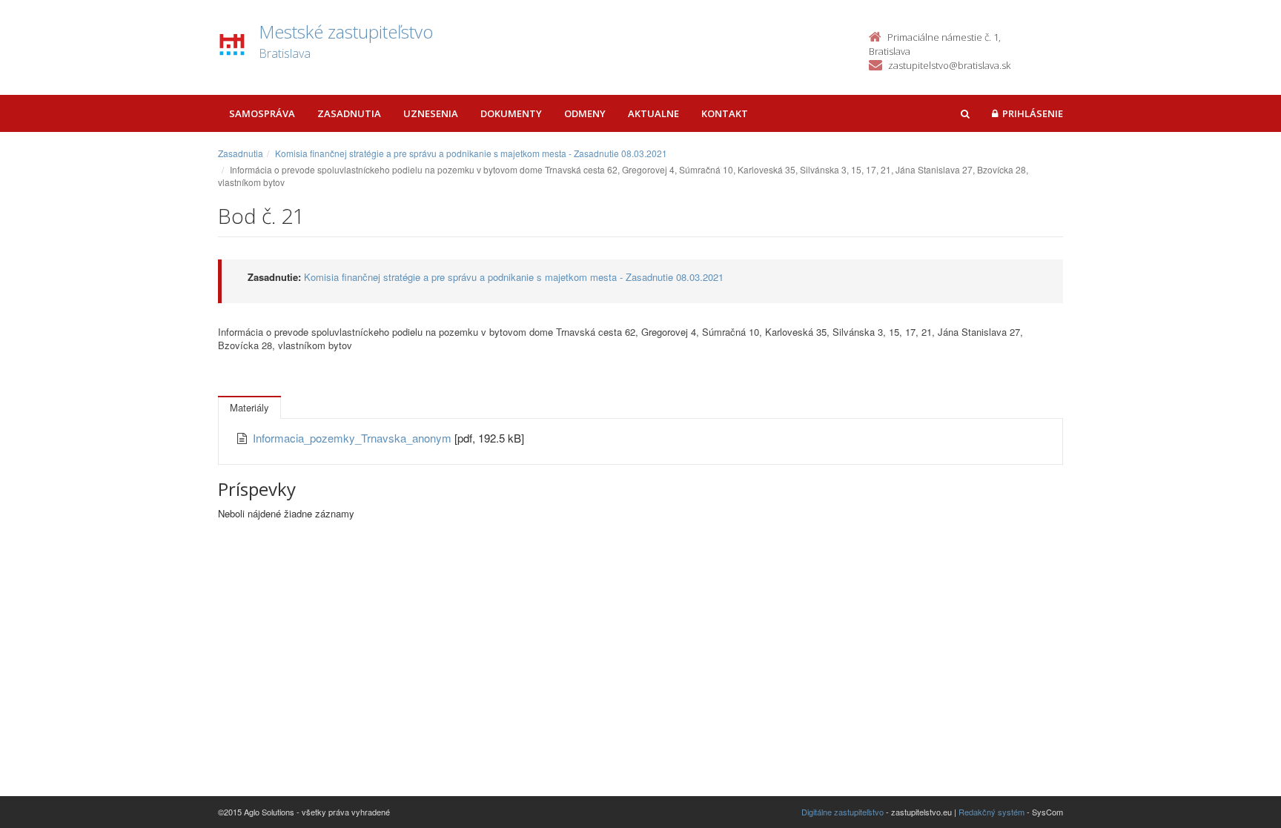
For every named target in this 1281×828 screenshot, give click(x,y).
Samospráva (262, 113)
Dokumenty (511, 113)
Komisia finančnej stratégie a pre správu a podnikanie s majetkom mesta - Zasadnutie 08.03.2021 (471, 153)
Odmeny (585, 113)
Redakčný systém (992, 812)
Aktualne (653, 113)
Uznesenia (430, 113)
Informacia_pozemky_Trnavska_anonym (353, 438)
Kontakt (724, 113)
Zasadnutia (349, 113)
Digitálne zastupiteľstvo (842, 812)
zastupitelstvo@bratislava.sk (949, 65)
